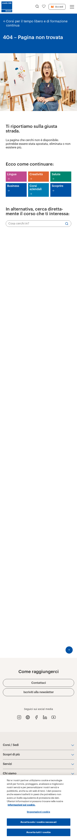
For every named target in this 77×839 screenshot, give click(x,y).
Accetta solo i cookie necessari (38, 822)
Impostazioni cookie (38, 812)
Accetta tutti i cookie (38, 832)
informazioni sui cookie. (21, 805)
